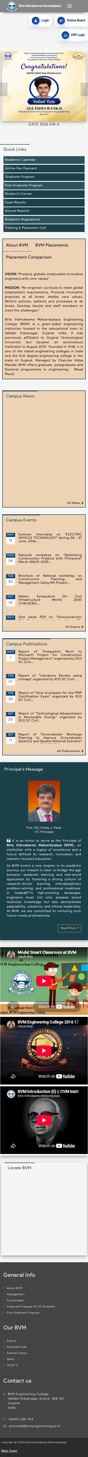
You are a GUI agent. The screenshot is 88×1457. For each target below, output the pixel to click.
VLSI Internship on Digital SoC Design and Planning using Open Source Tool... (50, 618)
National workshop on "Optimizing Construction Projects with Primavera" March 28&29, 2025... (50, 537)
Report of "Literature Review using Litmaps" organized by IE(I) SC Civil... (50, 656)
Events (11, 1341)
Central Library (17, 1353)
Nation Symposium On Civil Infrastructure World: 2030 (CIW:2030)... (50, 579)
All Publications (68, 751)
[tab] (17, 247)
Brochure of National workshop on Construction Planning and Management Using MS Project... (50, 558)
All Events (72, 627)
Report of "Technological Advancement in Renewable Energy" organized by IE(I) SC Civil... (50, 696)
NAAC (11, 1359)
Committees (15, 1300)
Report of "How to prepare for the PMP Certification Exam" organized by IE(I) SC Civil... (50, 675)
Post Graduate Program (23, 1313)
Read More (68, 928)
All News (73, 503)
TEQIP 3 (12, 1365)
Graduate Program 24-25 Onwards (31, 1306)
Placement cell (16, 1347)
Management (16, 1294)
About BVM (15, 1288)
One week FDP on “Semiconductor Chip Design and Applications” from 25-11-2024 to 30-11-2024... (50, 599)
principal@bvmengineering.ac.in (34, 1426)
